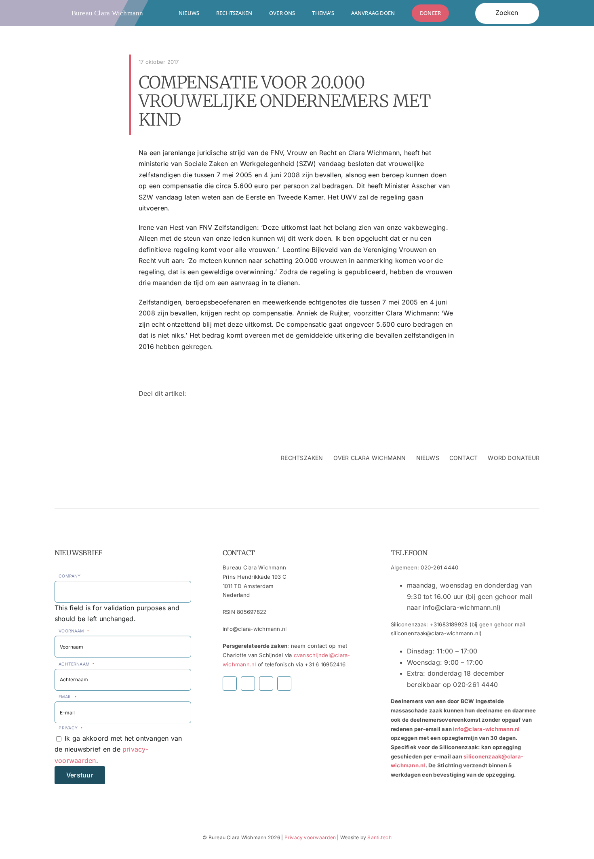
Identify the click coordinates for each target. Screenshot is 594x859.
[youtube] (266, 683)
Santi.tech (379, 837)
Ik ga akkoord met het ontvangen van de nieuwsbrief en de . (118, 749)
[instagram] (248, 683)
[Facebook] (422, 393)
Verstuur (79, 775)
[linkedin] (284, 683)
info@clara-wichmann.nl (486, 729)
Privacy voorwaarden (310, 837)
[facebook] (230, 683)
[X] (436, 393)
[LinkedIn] (448, 393)
